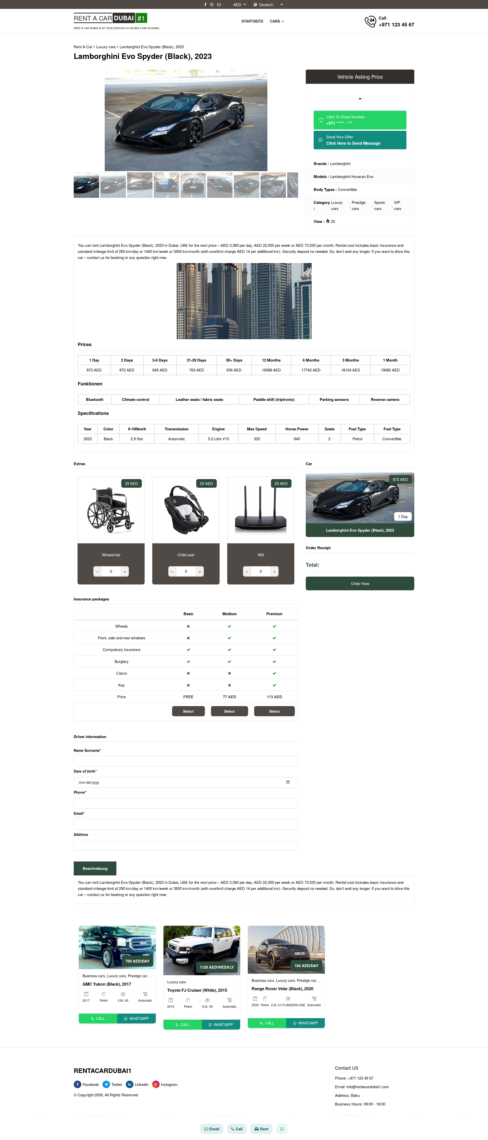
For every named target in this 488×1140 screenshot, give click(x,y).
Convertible (347, 189)
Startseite (252, 21)
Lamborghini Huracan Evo (351, 176)
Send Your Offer (353, 140)
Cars (275, 21)
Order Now (360, 583)
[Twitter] (106, 1084)
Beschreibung (95, 868)
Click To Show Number (345, 120)
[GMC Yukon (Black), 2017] (117, 947)
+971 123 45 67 (360, 1078)
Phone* (80, 792)
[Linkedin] (129, 1084)
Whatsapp (139, 1018)
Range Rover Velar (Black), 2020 (282, 988)
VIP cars (397, 205)
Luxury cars (337, 205)
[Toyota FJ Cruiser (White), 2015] (201, 950)
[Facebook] (205, 4)
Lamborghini (340, 163)
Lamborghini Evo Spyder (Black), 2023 (152, 46)
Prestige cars (358, 205)
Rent (264, 1129)
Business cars (94, 975)
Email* (79, 813)
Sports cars (379, 205)
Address (81, 834)
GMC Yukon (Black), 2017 (107, 984)
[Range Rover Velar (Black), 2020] (286, 949)
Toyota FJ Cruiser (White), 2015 (197, 990)
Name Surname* (87, 750)
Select (188, 711)
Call (100, 1018)
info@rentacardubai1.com (367, 1086)
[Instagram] (211, 4)
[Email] (219, 4)
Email (214, 1129)
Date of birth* (85, 771)
